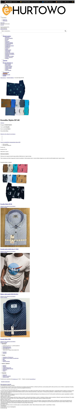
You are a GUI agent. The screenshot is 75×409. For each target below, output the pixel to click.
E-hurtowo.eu (15, 379)
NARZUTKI (7, 52)
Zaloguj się (5, 19)
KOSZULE (7, 47)
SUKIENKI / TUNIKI (9, 56)
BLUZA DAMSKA (9, 38)
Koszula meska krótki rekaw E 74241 (9, 249)
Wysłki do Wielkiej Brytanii (8, 368)
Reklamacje (5, 369)
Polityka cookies (6, 377)
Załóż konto (5, 20)
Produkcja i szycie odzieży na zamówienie (10, 358)
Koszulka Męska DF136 (6, 204)
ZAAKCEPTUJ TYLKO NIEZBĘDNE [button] (8, 406)
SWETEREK (7, 51)
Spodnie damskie (8, 68)
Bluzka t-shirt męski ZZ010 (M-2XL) (9, 294)
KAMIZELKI (7, 44)
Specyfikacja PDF (17, 142)
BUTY (6, 40)
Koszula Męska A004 (5, 339)
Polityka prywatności (7, 376)
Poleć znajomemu (10, 142)
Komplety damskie (8, 66)
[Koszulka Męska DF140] (15, 117)
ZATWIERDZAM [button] (3, 403)
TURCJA (2, 122)
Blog (4, 359)
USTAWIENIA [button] (3, 405)
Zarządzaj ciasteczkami (5, 381)
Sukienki (6, 69)
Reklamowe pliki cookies (5, 399)
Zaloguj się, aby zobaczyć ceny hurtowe (7, 134)
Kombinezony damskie (9, 45)
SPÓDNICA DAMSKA (9, 54)
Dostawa (4, 365)
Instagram (4, 353)
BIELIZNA (7, 37)
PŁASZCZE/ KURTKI (9, 53)
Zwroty (4, 370)
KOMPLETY (7, 46)
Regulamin (5, 374)
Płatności (4, 366)
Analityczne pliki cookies (5, 396)
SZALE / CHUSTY (9, 57)
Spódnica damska (8, 67)
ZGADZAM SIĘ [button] (3, 407)
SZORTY (7, 58)
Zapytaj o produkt (3, 142)
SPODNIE (7, 55)
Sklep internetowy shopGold (5, 384)
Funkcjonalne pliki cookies (5, 392)
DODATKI (7, 41)
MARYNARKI (8, 49)
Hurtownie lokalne (6, 361)
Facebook (4, 351)
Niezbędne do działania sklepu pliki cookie (10, 389)
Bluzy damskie (8, 65)
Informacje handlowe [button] (4, 153)
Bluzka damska (8, 63)
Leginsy (6, 48)
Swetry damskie (8, 70)
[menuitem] (35, 46)
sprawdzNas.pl (32, 379)
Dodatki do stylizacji (9, 42)
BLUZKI (7, 39)
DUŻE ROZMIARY (9, 43)
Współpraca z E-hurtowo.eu (8, 357)
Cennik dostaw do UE (7, 367)
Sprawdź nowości (3, 29)
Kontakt (4, 360)
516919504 (9, 347)
